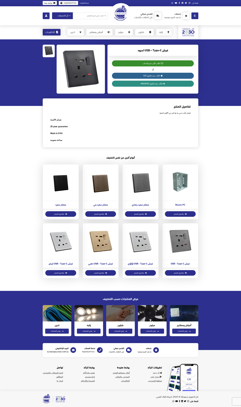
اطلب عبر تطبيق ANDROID (152, 83)
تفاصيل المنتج (179, 214)
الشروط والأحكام (88, 381)
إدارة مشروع (90, 377)
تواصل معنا (48, 3)
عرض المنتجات (183, 331)
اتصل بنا (60, 381)
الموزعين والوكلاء (122, 377)
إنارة (161, 32)
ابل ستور (156, 373)
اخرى (72, 32)
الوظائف (59, 377)
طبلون (141, 32)
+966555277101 (69, 3)
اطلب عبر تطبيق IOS (152, 75)
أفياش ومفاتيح (96, 32)
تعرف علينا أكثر (89, 373)
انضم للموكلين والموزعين (53, 373)
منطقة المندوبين (155, 381)
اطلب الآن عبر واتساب (152, 63)
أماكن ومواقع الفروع (121, 373)
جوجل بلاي (155, 377)
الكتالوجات (50, 32)
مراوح (120, 32)
